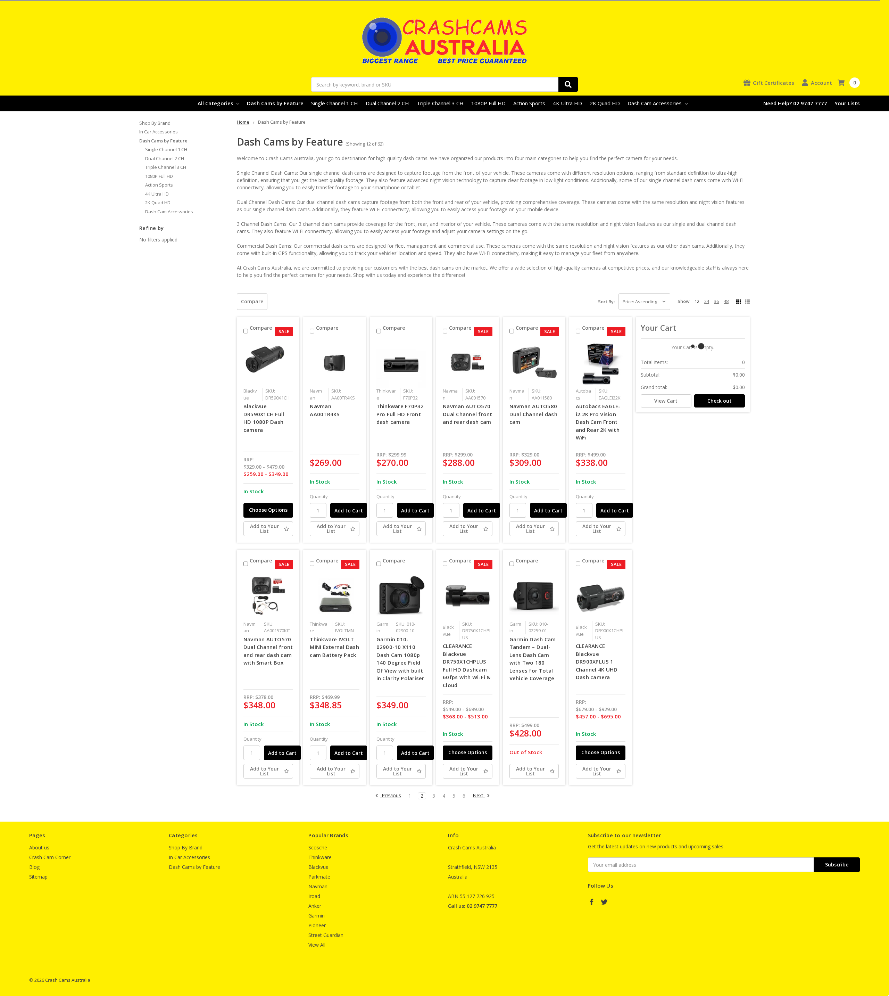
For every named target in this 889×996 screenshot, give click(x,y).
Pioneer (317, 925)
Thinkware (320, 857)
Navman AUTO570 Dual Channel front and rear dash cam (467, 414)
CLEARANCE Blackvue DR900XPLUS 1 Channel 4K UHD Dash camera (597, 661)
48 (726, 301)
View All (316, 944)
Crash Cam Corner (49, 857)
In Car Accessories (158, 132)
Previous (390, 796)
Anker (314, 906)
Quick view (268, 363)
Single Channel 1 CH (334, 103)
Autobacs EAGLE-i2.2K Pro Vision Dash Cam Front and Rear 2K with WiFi (598, 422)
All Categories (216, 103)
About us (39, 847)
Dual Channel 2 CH (387, 103)
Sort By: (606, 301)
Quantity (319, 496)
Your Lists (847, 103)
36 (716, 301)
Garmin (316, 915)
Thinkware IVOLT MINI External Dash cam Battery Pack (334, 647)
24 (706, 301)
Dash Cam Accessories (655, 103)
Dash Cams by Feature (275, 103)
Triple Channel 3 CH (440, 103)
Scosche (317, 847)
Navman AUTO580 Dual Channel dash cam (533, 414)
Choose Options (268, 510)
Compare (252, 301)
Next (479, 796)
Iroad (314, 896)
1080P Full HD (488, 103)
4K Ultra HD (567, 103)
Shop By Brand (155, 123)
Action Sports (529, 103)
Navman (317, 886)
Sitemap (38, 876)
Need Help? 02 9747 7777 (795, 103)
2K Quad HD (605, 103)
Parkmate (319, 876)
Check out (719, 400)
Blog (34, 867)
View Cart (666, 400)
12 (697, 301)
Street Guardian (325, 935)
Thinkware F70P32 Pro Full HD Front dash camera (400, 414)
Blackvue (318, 867)
